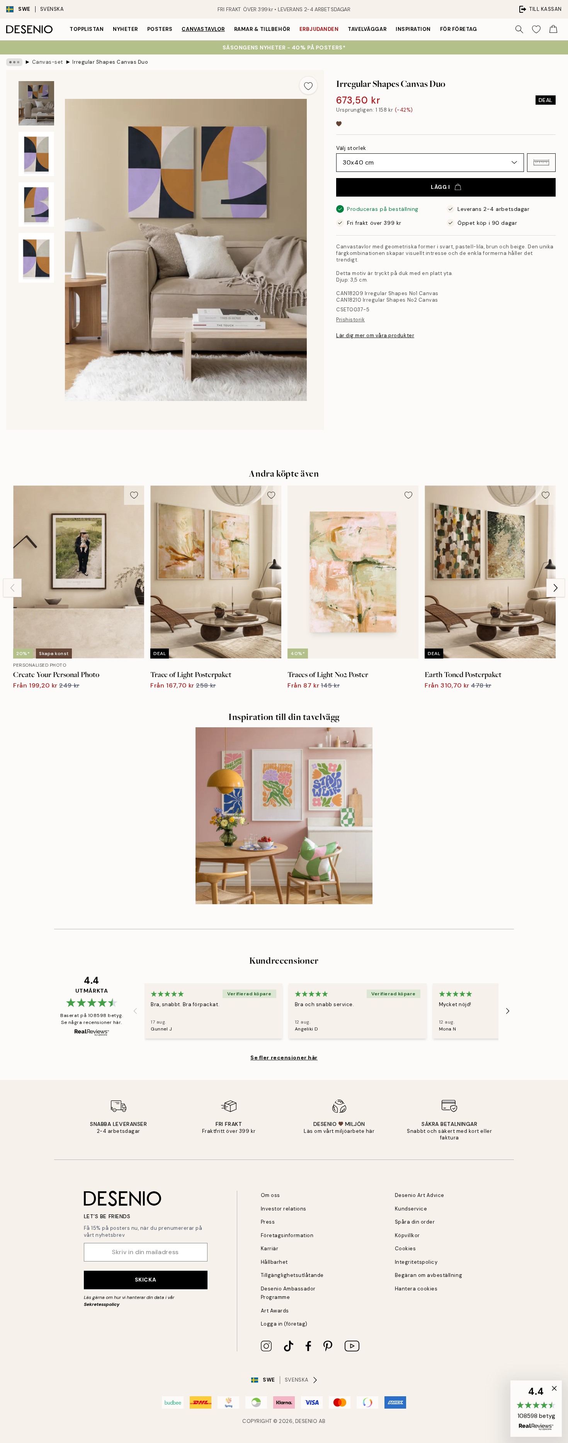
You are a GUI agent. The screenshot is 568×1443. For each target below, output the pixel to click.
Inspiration (413, 29)
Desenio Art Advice (419, 1195)
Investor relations (283, 1208)
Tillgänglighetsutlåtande (292, 1275)
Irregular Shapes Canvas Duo (110, 62)
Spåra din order (415, 1222)
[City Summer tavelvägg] (284, 815)
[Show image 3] (36, 204)
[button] (541, 162)
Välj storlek (351, 147)
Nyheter (125, 29)
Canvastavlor (203, 29)
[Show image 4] (36, 258)
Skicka (145, 1279)
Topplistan (87, 29)
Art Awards (275, 1310)
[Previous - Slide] (12, 588)
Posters (160, 29)
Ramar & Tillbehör (262, 29)
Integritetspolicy (416, 1262)
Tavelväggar (367, 29)
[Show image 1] (36, 103)
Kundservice (411, 1208)
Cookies (405, 1248)
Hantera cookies (416, 1288)
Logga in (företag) (284, 1324)
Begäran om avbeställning (428, 1275)
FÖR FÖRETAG (458, 29)
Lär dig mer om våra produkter (375, 335)
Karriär (270, 1248)
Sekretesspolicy (101, 1304)
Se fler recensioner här (284, 1057)
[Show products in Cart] (553, 29)
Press (268, 1222)
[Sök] (519, 29)
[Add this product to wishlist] (308, 85)
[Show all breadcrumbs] (14, 62)
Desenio (306, 1421)
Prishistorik (350, 319)
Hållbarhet (274, 1262)
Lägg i (440, 186)
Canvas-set (47, 62)
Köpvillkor (407, 1235)
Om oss (270, 1195)
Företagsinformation (287, 1235)
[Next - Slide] (555, 588)
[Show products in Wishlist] (536, 29)
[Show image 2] (36, 154)
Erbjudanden (319, 29)
